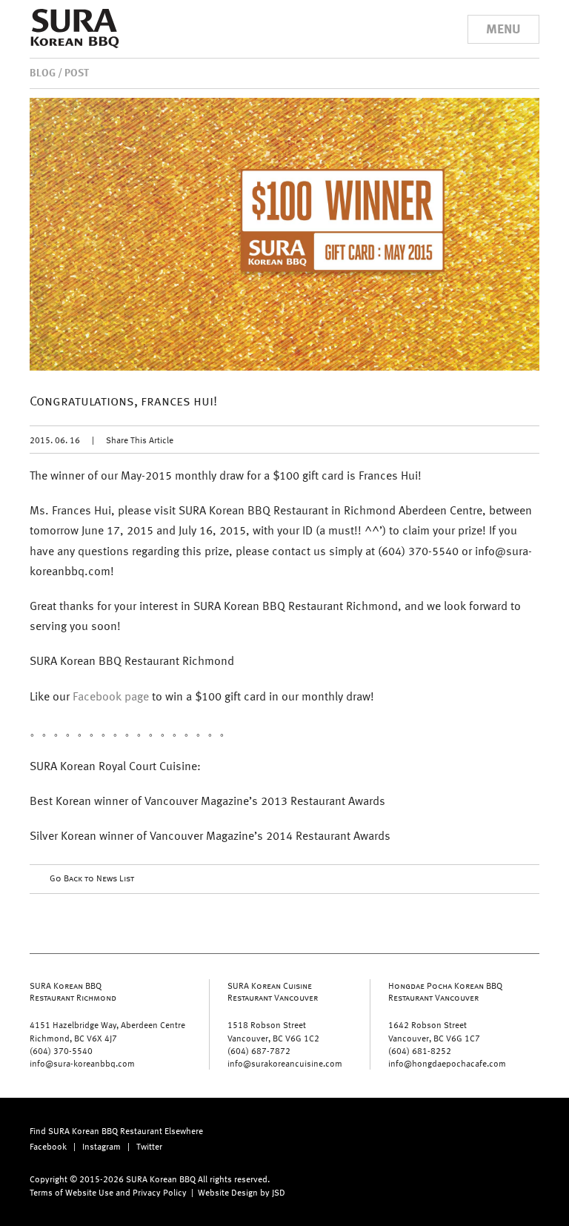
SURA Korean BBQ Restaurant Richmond (73, 991)
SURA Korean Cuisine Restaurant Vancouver (272, 991)
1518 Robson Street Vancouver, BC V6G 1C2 (273, 1031)
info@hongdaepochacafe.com (447, 1063)
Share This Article (139, 439)
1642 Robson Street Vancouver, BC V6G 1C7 (434, 1031)
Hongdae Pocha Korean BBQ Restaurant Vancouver (445, 991)
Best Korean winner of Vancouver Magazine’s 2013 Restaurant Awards (207, 800)
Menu (503, 28)
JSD (278, 1192)
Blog (43, 72)
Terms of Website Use (71, 1192)
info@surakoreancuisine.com (284, 1063)
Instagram (101, 1146)
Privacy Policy (160, 1192)
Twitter (149, 1146)
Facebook (48, 1146)
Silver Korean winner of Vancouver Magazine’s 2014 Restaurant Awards (210, 835)
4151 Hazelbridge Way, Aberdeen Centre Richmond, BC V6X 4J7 (107, 1031)
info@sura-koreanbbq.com (82, 1063)
